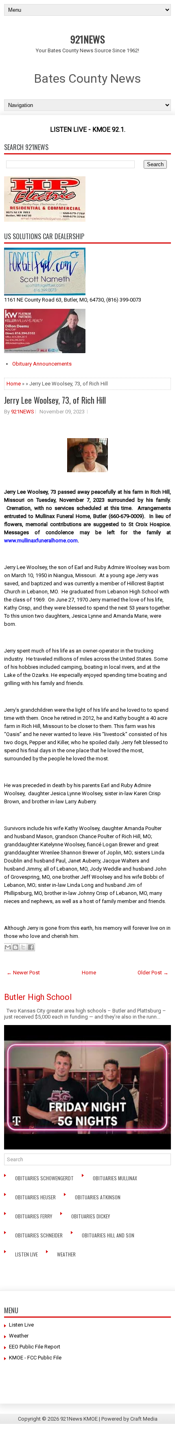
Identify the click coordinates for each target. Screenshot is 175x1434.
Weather (67, 1254)
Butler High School (38, 997)
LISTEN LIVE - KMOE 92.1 (87, 129)
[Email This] (8, 947)
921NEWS (87, 39)
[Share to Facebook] (31, 947)
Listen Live (27, 1254)
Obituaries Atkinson (99, 1197)
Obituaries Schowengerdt (45, 1178)
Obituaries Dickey (91, 1216)
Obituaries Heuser (36, 1197)
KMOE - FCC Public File (35, 1358)
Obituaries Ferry (34, 1216)
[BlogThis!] (15, 947)
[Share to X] (23, 947)
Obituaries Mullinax (115, 1178)
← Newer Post (23, 973)
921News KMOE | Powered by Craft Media (109, 1419)
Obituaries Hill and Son (109, 1235)
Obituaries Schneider (39, 1235)
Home (14, 384)
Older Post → (153, 973)
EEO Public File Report (34, 1347)
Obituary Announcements (42, 364)
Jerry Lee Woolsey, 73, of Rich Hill (55, 400)
